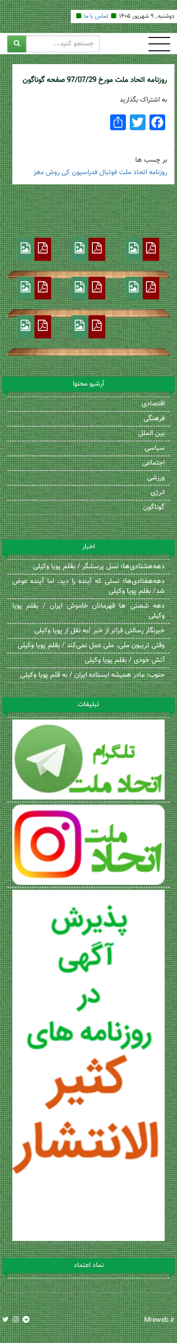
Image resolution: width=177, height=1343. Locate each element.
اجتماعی (153, 463)
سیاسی (155, 448)
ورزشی (156, 477)
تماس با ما (96, 16)
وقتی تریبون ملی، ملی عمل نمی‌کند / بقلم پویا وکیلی (91, 645)
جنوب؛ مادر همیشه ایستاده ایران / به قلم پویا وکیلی (92, 675)
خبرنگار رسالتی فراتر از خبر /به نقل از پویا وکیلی (99, 630)
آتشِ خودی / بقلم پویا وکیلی (125, 660)
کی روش (58, 172)
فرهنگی (154, 418)
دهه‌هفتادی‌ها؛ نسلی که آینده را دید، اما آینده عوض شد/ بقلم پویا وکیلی (88, 586)
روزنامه (158, 172)
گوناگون (154, 507)
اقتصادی (153, 404)
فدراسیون (84, 172)
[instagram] (16, 1320)
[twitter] (5, 1320)
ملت (125, 172)
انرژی (157, 492)
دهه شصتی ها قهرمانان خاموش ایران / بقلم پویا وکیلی (88, 611)
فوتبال (108, 172)
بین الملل (151, 433)
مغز (38, 172)
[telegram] (26, 1320)
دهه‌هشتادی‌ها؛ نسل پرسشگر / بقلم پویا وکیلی (99, 566)
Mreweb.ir (159, 1320)
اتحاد (140, 172)
